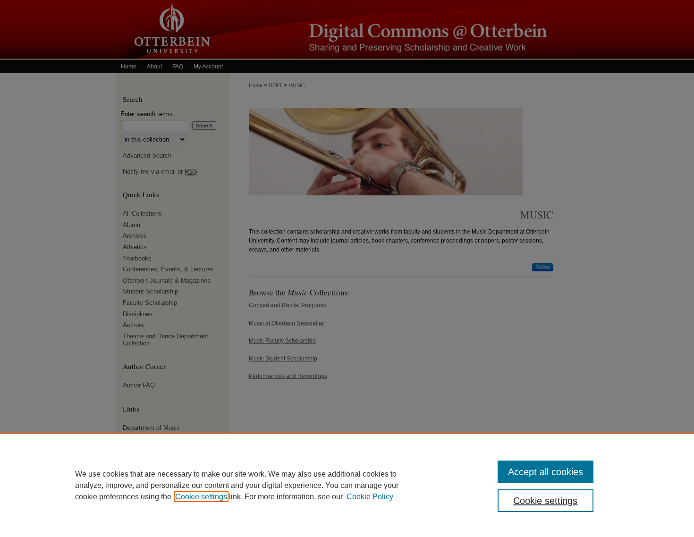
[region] (347, 485)
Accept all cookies (545, 472)
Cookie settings (201, 497)
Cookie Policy (370, 497)
